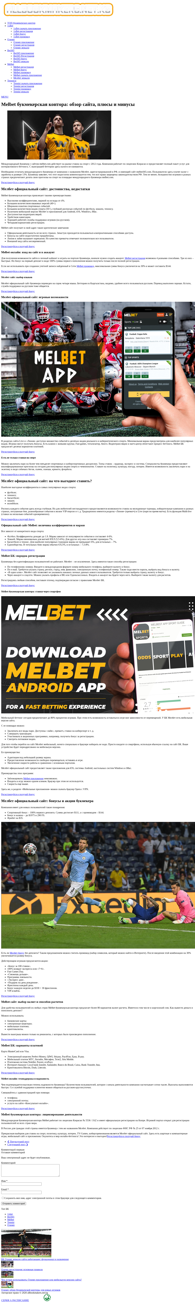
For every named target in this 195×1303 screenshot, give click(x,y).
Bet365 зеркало (21, 61)
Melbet (10, 64)
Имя (3, 1181)
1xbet (10, 1214)
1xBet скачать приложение (27, 28)
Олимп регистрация (23, 45)
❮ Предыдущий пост (18, 1141)
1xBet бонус (19, 34)
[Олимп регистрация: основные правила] (7, 1266)
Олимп (11, 39)
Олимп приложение (23, 42)
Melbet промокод (22, 72)
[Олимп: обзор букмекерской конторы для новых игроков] (7, 1287)
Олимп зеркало (21, 47)
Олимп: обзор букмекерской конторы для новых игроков (30, 1290)
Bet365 (10, 50)
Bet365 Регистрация (23, 56)
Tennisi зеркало (21, 91)
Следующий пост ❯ (17, 1144)
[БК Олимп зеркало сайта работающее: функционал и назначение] (26, 1256)
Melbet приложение (33, 778)
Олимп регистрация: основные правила (22, 1269)
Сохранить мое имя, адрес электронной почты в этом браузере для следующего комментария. (53, 1198)
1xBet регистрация (23, 31)
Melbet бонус (20, 69)
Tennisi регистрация (23, 86)
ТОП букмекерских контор (21, 23)
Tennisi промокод (22, 89)
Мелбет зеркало (21, 78)
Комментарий (8, 1163)
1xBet (10, 25)
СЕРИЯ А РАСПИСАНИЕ (15, 1300)
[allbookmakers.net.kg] (97, 10)
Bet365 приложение (23, 53)
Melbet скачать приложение (27, 75)
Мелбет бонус (17, 953)
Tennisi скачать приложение (27, 83)
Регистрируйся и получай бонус (18, 182)
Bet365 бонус (20, 58)
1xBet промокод (21, 36)
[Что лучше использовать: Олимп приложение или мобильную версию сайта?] (7, 1277)
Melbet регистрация (23, 67)
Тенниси (11, 80)
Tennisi (10, 1222)
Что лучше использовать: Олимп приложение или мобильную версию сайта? (41, 1279)
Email (4, 1189)
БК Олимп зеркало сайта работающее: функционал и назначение (35, 1259)
